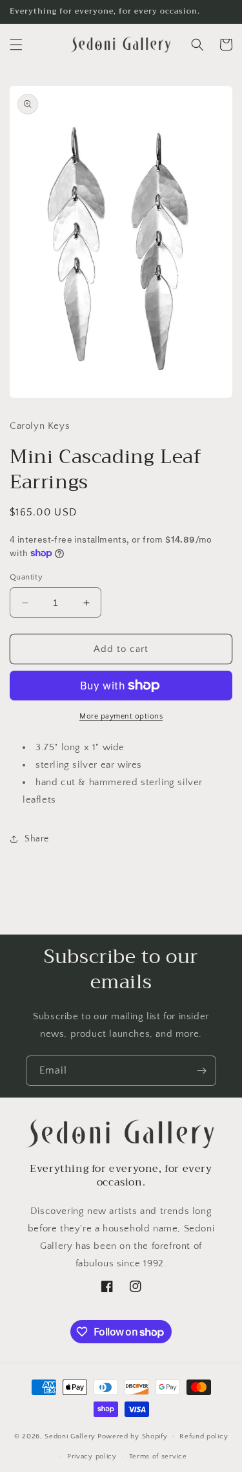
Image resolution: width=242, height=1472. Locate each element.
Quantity (26, 576)
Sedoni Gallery (70, 1436)
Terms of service (158, 1456)
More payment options (121, 716)
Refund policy (203, 1436)
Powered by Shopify (132, 1436)
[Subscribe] (201, 1070)
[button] (16, 44)
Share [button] (37, 839)
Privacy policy (92, 1456)
